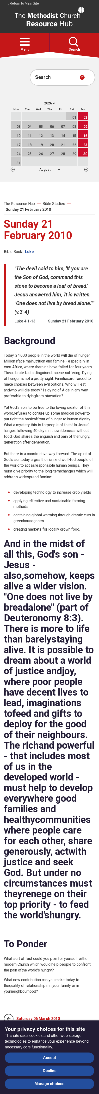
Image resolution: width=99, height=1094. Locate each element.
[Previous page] (8, 1019)
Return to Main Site (24, 3)
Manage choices (49, 1084)
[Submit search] (82, 77)
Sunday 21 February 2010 (28, 209)
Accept (49, 1058)
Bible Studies (54, 203)
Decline (49, 1071)
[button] (25, 42)
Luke (29, 251)
